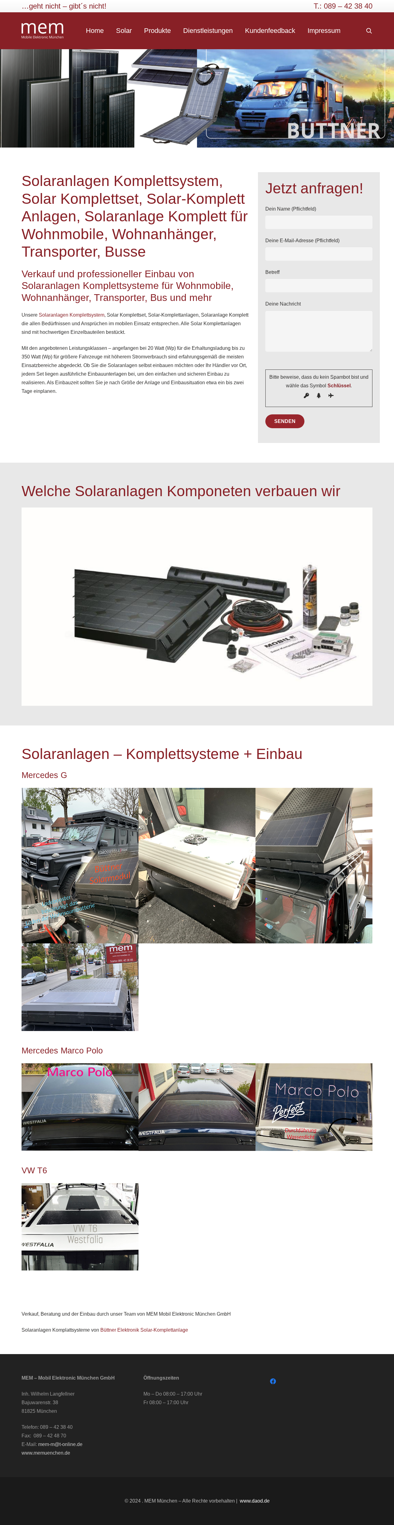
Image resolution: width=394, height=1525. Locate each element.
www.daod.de (255, 1500)
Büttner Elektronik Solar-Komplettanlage (144, 1330)
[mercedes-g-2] (313, 866)
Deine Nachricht (283, 303)
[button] (369, 31)
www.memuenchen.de (46, 1453)
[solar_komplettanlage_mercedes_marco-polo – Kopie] (80, 1107)
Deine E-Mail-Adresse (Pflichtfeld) (302, 240)
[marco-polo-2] (197, 1107)
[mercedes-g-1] (80, 987)
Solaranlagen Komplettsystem (71, 315)
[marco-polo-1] (313, 1107)
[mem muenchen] (42, 30)
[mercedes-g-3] (197, 866)
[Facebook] (273, 1381)
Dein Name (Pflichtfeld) (290, 208)
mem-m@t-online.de (60, 1444)
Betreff (272, 272)
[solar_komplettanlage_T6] (80, 1226)
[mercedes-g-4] (80, 866)
